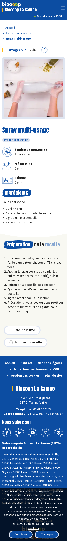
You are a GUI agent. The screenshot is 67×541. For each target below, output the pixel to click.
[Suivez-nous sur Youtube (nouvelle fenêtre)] (32, 433)
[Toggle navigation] (63, 9)
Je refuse (21, 534)
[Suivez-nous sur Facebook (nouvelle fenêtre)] (7, 433)
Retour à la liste (24, 330)
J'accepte (47, 534)
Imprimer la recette (28, 342)
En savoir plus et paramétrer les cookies (33, 525)
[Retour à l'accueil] (11, 4)
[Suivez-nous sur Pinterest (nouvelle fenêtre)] (58, 433)
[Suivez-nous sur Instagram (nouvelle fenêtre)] (45, 433)
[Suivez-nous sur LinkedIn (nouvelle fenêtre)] (19, 433)
